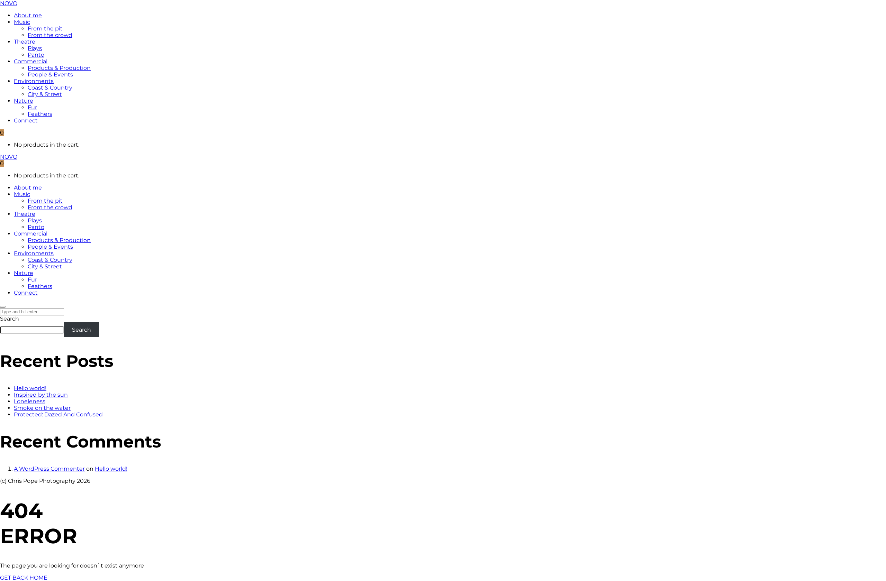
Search (9, 318)
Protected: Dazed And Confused (58, 414)
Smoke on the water (42, 408)
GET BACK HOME (23, 577)
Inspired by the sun (41, 394)
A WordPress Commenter (49, 468)
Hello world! (30, 388)
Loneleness (29, 401)
